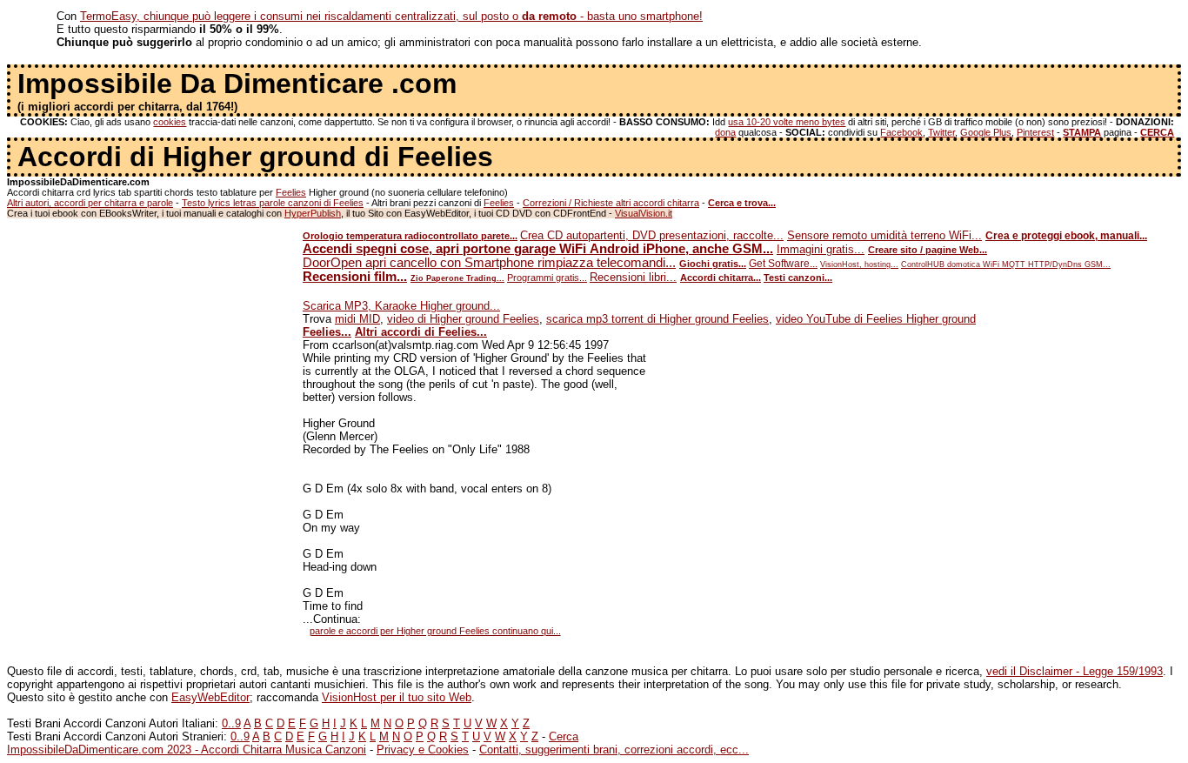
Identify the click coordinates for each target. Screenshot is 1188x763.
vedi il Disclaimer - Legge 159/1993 (1074, 671)
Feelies (291, 192)
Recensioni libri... (633, 277)
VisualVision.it (643, 213)
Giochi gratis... (712, 263)
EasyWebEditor (210, 697)
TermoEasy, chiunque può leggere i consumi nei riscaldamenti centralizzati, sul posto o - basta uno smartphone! (391, 16)
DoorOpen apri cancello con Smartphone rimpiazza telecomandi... (489, 263)
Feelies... (327, 331)
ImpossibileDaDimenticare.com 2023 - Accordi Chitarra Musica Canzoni (186, 749)
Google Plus (985, 132)
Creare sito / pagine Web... (927, 249)
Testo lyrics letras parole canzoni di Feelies (273, 202)
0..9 (231, 723)
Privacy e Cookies (423, 749)
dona (725, 132)
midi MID (357, 318)
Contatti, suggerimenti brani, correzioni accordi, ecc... (614, 749)
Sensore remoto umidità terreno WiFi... (884, 235)
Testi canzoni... (798, 277)
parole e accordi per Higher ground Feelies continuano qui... (435, 631)
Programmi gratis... (547, 277)
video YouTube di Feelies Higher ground (876, 318)
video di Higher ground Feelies (463, 318)
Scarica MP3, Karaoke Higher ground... (401, 305)
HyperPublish (312, 213)
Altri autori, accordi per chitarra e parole (90, 202)
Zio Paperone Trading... (457, 278)
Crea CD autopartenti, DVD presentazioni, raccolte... (652, 235)
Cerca (563, 736)
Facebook (901, 132)
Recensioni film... (355, 277)
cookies (169, 122)
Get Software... (783, 264)
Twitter (941, 132)
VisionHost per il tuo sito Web (396, 697)
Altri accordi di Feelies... (421, 331)
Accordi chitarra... (720, 277)
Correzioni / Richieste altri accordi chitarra (611, 202)
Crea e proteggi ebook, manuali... (1066, 236)
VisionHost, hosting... (859, 264)
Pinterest (1035, 132)
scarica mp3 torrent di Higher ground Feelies (657, 318)
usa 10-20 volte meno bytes (786, 122)
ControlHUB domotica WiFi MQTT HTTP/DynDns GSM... (1006, 264)
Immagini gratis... (820, 249)
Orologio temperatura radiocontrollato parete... (410, 236)
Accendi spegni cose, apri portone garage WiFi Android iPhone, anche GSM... (538, 249)
